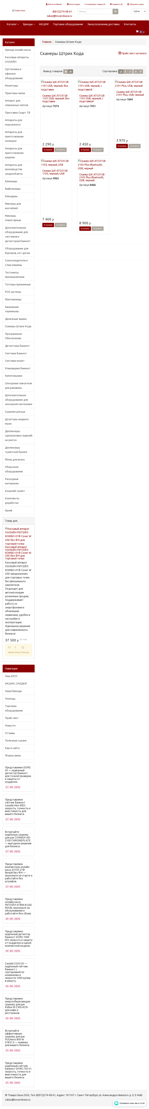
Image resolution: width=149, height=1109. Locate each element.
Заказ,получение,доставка (103, 24)
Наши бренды (13, 691)
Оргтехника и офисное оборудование (14, 73)
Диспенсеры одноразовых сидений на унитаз (18, 435)
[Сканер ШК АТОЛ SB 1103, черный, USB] (56, 163)
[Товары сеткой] (70, 71)
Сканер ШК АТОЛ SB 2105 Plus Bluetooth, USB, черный (91, 177)
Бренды (28, 24)
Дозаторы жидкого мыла (17, 421)
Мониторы (11, 85)
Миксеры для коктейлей (13, 206)
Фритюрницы (13, 299)
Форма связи (13, 755)
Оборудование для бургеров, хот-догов (17, 250)
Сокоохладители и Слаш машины (16, 262)
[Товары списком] (65, 71)
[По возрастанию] (135, 71)
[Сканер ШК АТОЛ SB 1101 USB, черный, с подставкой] (93, 85)
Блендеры (11, 196)
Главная (46, 41)
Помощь (10, 698)
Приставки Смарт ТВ (17, 112)
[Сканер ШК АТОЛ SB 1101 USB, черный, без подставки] (56, 85)
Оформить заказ (136, 4)
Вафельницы (13, 188)
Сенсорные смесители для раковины (18, 385)
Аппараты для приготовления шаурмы (14, 153)
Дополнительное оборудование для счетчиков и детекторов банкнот (18, 234)
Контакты (130, 24)
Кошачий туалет (15, 490)
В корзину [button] (48, 150)
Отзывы (10, 733)
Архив (8, 510)
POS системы (13, 291)
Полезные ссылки (15, 740)
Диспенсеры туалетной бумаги (16, 449)
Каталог (12, 24)
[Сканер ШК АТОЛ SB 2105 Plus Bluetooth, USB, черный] (93, 164)
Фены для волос (15, 459)
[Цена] (130, 71)
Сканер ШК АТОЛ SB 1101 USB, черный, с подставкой (91, 98)
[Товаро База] (18, 10)
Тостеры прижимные (18, 284)
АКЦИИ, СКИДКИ (16, 683)
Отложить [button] (60, 150)
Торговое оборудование (68, 24)
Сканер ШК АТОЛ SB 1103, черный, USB (55, 172)
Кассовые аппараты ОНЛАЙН (17, 59)
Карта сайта (12, 748)
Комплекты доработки (12, 500)
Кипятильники (13, 375)
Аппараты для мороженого (13, 122)
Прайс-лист (12, 717)
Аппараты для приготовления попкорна (14, 136)
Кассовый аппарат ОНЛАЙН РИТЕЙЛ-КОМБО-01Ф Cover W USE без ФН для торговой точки (18, 552)
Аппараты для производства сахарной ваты (14, 169)
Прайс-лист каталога (133, 53)
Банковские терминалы (12, 309)
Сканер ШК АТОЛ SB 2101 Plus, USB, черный (130, 93)
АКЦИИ (44, 24)
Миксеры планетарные (13, 218)
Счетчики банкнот (16, 353)
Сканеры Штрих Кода (18, 326)
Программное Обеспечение (13, 336)
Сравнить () (117, 4)
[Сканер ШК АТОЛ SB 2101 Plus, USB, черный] (130, 84)
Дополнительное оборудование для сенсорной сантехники (18, 399)
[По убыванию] (140, 71)
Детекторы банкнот (17, 345)
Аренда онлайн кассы (18, 49)
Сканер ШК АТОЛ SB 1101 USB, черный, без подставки (55, 98)
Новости (10, 725)
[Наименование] (125, 71)
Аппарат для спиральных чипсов (16, 102)
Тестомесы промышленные (14, 274)
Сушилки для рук (15, 411)
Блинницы (11, 181)
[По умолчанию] (120, 71)
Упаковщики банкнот (18, 368)
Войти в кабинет (55, 4)
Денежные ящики (15, 318)
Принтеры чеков (15, 93)
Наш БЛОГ (11, 676)
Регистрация (74, 4)
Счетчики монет (15, 360)
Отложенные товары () (95, 4)
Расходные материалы (12, 481)
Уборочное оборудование (14, 469)
